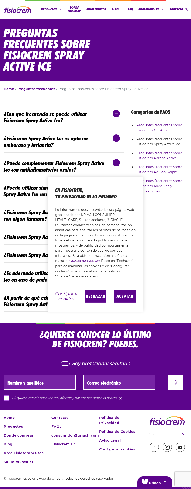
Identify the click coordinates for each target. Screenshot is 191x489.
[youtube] (180, 447)
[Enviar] (175, 382)
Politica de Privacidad (109, 420)
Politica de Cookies (117, 432)
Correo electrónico (104, 383)
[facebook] (154, 447)
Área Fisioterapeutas (24, 453)
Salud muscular (19, 462)
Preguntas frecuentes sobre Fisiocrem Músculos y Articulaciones (159, 186)
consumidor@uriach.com (75, 435)
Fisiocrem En (63, 444)
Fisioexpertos (96, 9)
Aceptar (124, 296)
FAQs (56, 426)
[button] (154, 481)
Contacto (176, 9)
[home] (167, 420)
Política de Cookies (83, 261)
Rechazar (95, 296)
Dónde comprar (74, 9)
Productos (49, 9)
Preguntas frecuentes (36, 89)
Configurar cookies (117, 449)
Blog (115, 9)
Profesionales (148, 9)
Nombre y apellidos (25, 383)
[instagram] (167, 447)
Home (9, 89)
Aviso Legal (110, 440)
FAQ (130, 9)
